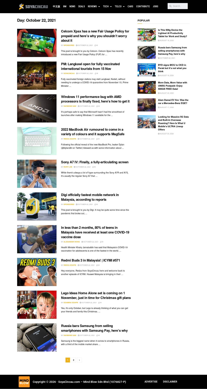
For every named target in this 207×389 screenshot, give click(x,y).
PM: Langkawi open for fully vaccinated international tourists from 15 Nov (90, 66)
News (72, 6)
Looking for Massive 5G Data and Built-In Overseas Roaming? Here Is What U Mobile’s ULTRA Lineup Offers (173, 123)
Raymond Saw (70, 106)
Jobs (155, 6)
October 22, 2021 (85, 45)
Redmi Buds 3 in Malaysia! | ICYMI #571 (90, 260)
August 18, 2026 (166, 40)
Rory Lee (68, 167)
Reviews (92, 6)
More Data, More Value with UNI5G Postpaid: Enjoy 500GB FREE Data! (172, 86)
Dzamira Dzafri (71, 302)
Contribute (143, 6)
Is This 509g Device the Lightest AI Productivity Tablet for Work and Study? (172, 33)
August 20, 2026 (166, 93)
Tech (106, 6)
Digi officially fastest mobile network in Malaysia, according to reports (90, 197)
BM (64, 6)
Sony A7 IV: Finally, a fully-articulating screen (95, 161)
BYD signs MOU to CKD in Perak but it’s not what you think (172, 68)
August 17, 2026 (166, 107)
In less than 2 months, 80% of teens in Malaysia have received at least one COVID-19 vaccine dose (95, 232)
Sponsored (69, 45)
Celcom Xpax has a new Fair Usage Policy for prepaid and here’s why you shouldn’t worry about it (95, 36)
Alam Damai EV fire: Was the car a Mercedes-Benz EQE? (173, 101)
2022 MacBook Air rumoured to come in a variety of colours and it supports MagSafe (92, 131)
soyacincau (69, 73)
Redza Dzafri (70, 139)
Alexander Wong (72, 242)
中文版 (56, 6)
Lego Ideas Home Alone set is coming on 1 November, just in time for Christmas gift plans (96, 295)
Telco (118, 6)
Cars (130, 6)
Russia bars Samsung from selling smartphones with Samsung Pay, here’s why (94, 328)
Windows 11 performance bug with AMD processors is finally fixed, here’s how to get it (95, 99)
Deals (81, 6)
